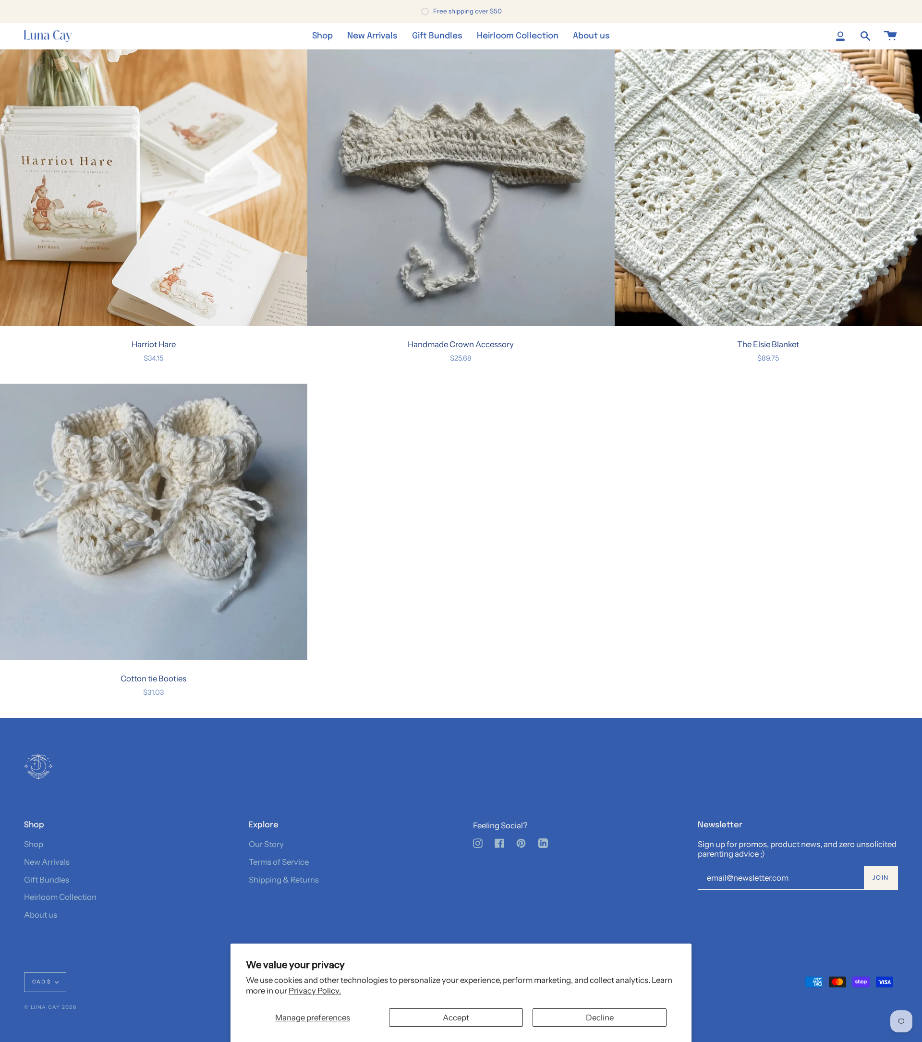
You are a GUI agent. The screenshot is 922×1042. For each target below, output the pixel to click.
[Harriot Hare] (153, 187)
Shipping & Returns (284, 879)
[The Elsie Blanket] (768, 187)
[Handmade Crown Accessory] (461, 187)
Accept (456, 1017)
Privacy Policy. (315, 990)
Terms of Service (279, 862)
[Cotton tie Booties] (153, 522)
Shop (33, 844)
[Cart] (890, 36)
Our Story (266, 844)
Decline (600, 1017)
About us (40, 915)
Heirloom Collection (60, 897)
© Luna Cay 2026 (50, 1007)
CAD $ (41, 982)
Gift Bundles (46, 879)
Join (881, 877)
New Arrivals (47, 862)
